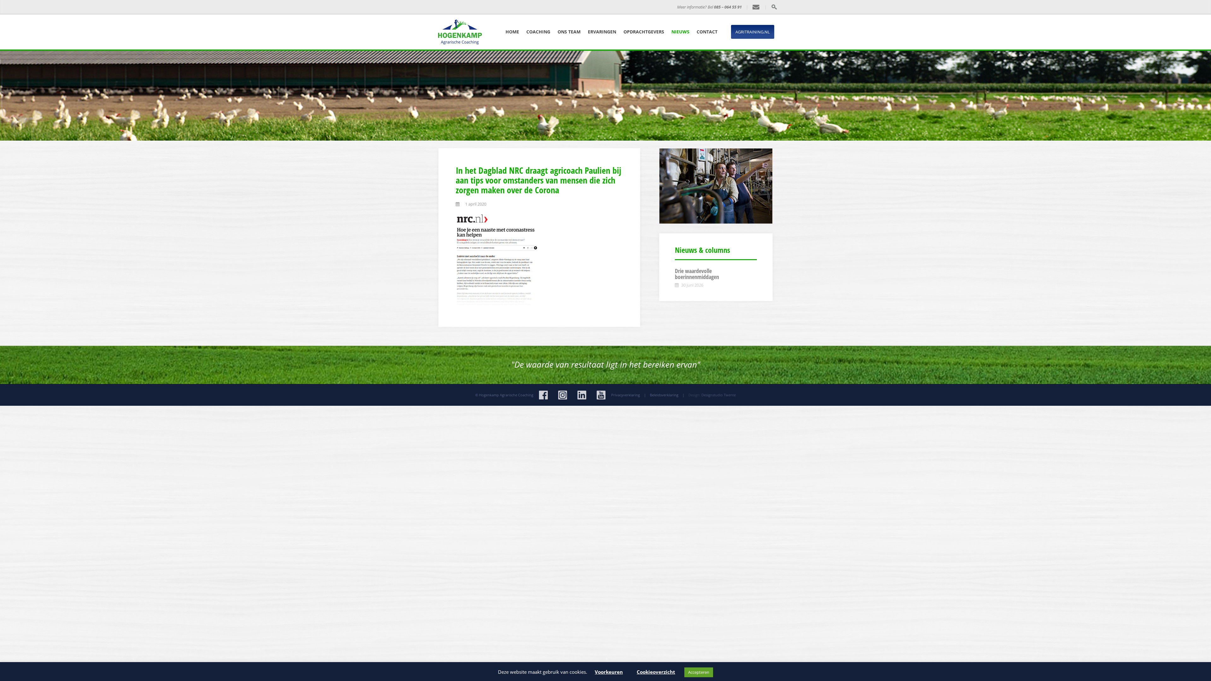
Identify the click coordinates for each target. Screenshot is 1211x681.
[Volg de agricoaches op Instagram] (562, 395)
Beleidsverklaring (664, 395)
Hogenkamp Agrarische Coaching (506, 395)
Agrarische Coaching (528, 7)
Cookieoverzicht (656, 672)
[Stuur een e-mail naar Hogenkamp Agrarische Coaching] (756, 7)
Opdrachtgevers (643, 32)
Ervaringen (602, 32)
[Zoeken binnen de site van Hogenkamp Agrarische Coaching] (774, 6)
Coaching (538, 32)
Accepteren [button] (698, 672)
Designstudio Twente (718, 395)
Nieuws (680, 32)
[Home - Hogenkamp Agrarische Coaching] (474, 7)
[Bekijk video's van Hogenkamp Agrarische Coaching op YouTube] (601, 395)
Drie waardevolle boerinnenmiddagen (697, 274)
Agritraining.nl (752, 32)
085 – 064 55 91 (728, 7)
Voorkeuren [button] (609, 672)
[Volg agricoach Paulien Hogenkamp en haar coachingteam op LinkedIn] (581, 395)
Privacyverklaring (625, 395)
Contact (707, 32)
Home (512, 32)
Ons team (569, 32)
